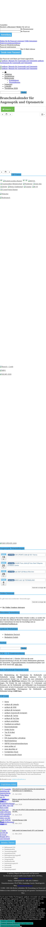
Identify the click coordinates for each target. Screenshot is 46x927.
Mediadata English (11, 637)
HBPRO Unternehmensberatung (16, 743)
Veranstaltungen (14, 82)
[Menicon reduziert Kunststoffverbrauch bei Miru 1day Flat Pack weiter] (7, 807)
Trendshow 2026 (11, 88)
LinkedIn (7, 86)
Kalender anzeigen (38, 587)
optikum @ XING (10, 707)
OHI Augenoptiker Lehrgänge (14, 738)
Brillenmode (9, 78)
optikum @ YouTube (11, 718)
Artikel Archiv (9, 729)
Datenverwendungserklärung (10, 43)
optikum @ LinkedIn (11, 704)
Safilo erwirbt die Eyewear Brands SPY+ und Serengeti (27, 830)
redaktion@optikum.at (19, 779)
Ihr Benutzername (27, 29)
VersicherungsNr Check (13, 755)
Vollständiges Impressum (24, 885)
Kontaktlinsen (14, 80)
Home (6, 702)
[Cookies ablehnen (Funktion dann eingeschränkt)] (21, 926)
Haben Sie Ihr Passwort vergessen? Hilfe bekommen (18, 41)
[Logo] (18, 66)
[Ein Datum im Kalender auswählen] (6, 114)
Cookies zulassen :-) (7, 921)
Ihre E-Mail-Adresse (28, 49)
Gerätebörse (9, 76)
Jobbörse (8, 74)
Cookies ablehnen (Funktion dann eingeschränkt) (16, 923)
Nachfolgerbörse (10, 741)
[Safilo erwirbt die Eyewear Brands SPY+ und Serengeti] (5, 839)
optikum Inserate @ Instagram (15, 713)
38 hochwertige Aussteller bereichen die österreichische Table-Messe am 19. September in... (28, 790)
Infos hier (18, 665)
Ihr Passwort (25, 31)
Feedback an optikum (12, 724)
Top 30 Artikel (9, 732)
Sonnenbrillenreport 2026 (19, 820)
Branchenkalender (11, 727)
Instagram (8, 84)
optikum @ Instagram (12, 710)
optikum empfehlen (11, 721)
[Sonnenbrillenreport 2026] (7, 824)
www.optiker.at (10, 746)
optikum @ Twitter (11, 716)
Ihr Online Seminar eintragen (13, 607)
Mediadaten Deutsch (12, 634)
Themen (7, 735)
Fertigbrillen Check (11, 752)
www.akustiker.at (10, 749)
